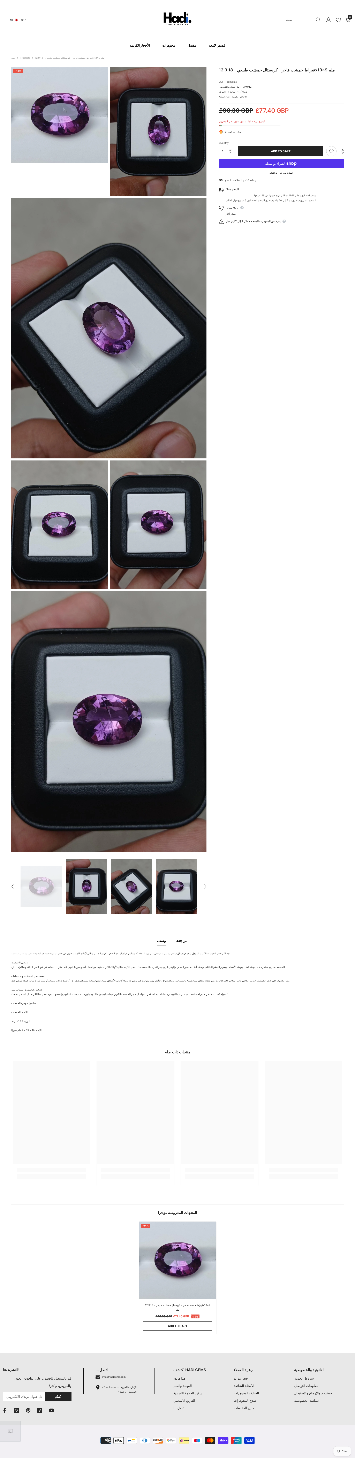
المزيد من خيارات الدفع (281, 172)
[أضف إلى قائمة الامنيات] (331, 151)
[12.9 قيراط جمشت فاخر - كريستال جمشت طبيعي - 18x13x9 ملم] (177, 1260)
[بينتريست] (28, 1410)
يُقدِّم (58, 1396)
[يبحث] (303, 20)
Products (25, 57)
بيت (13, 57)
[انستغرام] (16, 1410)
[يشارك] (340, 151)
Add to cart (279, 151)
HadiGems (231, 81)
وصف (161, 940)
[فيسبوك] (4, 1410)
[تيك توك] (40, 1410)
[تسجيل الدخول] (328, 20)
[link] (51, 1170)
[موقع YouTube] (51, 1410)
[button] (12, 886)
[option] (41, 886)
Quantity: (224, 142)
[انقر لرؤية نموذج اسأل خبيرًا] (10, 1431)
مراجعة (182, 940)
